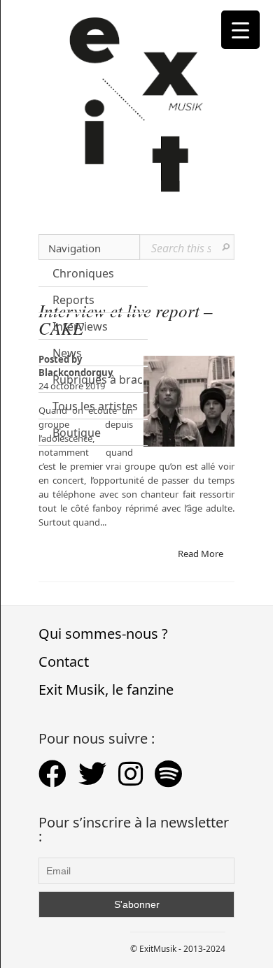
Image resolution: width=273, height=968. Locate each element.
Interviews (80, 326)
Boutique (76, 432)
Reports (73, 300)
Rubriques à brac (97, 379)
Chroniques (83, 273)
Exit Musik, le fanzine (106, 689)
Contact (63, 661)
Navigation (74, 248)
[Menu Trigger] (240, 29)
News (67, 353)
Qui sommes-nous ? (103, 633)
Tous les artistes (95, 406)
